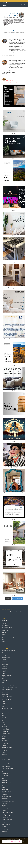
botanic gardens (6, 657)
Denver (4, 682)
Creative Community (7, 675)
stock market (5, 803)
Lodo (3, 752)
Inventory (4, 740)
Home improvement (7, 727)
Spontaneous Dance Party (8, 637)
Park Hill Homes (6, 766)
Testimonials (5, 808)
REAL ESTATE (5, 639)
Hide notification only (15, 841)
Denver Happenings (7, 689)
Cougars (4, 671)
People (3, 770)
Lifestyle (4, 745)
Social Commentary (6, 796)
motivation (4, 756)
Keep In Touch (5, 641)
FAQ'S (3, 705)
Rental (3, 787)
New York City (5, 763)
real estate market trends (8, 784)
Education (4, 703)
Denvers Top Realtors (7, 699)
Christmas (4, 666)
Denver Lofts (5, 692)
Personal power (6, 771)
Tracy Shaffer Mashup (7, 815)
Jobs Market (5, 743)
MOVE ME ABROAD (6, 625)
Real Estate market (6, 782)
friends (3, 722)
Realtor (4, 785)
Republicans (5, 789)
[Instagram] (23, 105)
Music (3, 757)
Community (5, 668)
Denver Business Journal (8, 685)
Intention (4, 736)
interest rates (5, 738)
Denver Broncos (6, 684)
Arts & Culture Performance (8, 654)
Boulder (4, 659)
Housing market (6, 731)
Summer (4, 805)
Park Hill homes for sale (7, 768)
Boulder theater (6, 661)
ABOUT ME (4, 620)
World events (5, 831)
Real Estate (4, 780)
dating (3, 678)
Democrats (4, 680)
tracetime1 (14, 85)
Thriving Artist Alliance (7, 812)
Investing (4, 742)
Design (3, 701)
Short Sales (4, 794)
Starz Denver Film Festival (8, 801)
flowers (4, 713)
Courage (4, 673)
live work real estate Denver (8, 749)
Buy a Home (5, 664)
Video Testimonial (6, 824)
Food (3, 715)
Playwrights (5, 777)
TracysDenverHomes (7, 819)
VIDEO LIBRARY (6, 636)
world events (5, 829)
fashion (4, 706)
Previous (5, 22)
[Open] (14, 96)
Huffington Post (6, 733)
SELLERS (4, 632)
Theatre (4, 810)
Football (4, 717)
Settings (24, 841)
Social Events (5, 798)
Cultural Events (5, 677)
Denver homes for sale (7, 691)
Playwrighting (5, 775)
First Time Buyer (6, 712)
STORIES (4, 634)
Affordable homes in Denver (8, 650)
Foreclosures (5, 720)
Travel (3, 821)
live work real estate (7, 747)
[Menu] (25, 4)
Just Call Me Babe (6, 623)
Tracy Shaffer (5, 814)
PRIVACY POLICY (6, 629)
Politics (3, 778)
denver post (5, 694)
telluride (4, 807)
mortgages (4, 754)
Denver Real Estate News (8, 696)
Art (3, 652)
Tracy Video (5, 817)
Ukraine (4, 822)
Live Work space (6, 750)
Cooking (4, 670)
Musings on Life (6, 759)
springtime (4, 800)
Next (23, 22)
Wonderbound (5, 828)
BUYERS (4, 622)
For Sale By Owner (6, 719)
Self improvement (6, 791)
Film (3, 710)
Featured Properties (7, 708)
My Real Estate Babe (7, 627)
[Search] (21, 4)
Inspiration (4, 735)
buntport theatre (6, 662)
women (4, 826)
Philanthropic (5, 773)
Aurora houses (5, 655)
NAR (3, 761)
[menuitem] (21, 4)
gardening (4, 726)
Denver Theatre (6, 698)
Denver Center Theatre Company (10, 687)
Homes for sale (5, 729)
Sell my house (5, 793)
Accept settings (6, 841)
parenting (4, 764)
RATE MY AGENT (6, 630)
